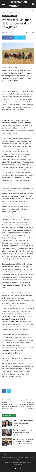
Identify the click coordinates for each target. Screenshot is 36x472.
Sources (4, 454)
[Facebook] (4, 391)
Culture (4, 444)
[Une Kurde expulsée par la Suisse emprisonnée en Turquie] (7, 432)
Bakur (4, 426)
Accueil (4, 11)
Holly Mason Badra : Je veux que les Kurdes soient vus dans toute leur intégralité (23, 441)
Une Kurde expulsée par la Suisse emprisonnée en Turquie (22, 432)
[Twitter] (9, 391)
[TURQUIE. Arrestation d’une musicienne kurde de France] (7, 423)
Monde (14, 15)
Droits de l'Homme (12, 11)
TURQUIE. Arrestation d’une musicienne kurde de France (23, 423)
